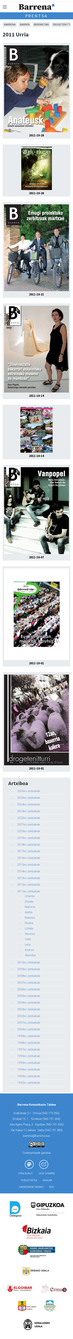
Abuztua (30, 933)
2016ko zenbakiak (28, 858)
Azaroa (29, 950)
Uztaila (29, 928)
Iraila (28, 939)
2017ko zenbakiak (28, 851)
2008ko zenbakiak (28, 976)
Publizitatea (29, 1180)
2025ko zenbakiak (28, 797)
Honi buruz (25, 1173)
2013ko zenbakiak (28, 878)
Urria (27, 944)
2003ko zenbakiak (28, 1009)
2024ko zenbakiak (28, 804)
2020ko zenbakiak (28, 831)
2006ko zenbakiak (28, 989)
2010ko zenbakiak (28, 962)
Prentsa (36, 16)
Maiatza (30, 917)
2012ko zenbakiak (28, 884)
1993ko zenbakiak (28, 1076)
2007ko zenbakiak (28, 982)
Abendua (30, 955)
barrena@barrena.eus (36, 1136)
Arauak (47, 1180)
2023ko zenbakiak (28, 811)
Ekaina (29, 923)
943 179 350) (51, 1113)
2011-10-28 (36, 135)
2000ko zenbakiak (28, 1029)
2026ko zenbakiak (28, 791)
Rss (51, 1187)
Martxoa (30, 907)
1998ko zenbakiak (28, 1042)
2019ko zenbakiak (28, 838)
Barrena (10, 24)
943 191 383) (54, 1130)
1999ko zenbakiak (28, 1036)
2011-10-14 (36, 396)
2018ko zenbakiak (28, 844)
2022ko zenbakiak (28, 818)
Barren (25, 24)
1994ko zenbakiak (28, 1069)
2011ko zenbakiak (28, 891)
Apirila (28, 912)
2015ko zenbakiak (28, 864)
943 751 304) (52, 1119)
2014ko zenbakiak (28, 871)
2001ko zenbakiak (28, 1022)
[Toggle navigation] (5, 7)
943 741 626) (55, 1124)
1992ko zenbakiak (28, 1082)
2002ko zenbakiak (28, 1016)
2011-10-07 (36, 557)
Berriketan (41, 24)
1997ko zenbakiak (28, 1049)
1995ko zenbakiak (28, 1062)
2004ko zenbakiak (28, 1002)
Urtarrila (29, 896)
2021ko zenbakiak (28, 824)
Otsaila (29, 901)
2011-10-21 (36, 294)
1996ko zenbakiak (28, 1056)
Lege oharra (46, 1173)
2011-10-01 (36, 663)
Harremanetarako (31, 1187)
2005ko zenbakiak (28, 996)
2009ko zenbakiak (28, 969)
